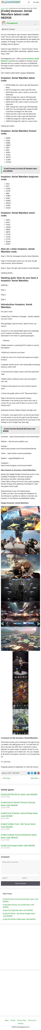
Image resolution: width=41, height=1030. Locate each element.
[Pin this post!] (38, 774)
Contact (12, 1020)
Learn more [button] (7, 761)
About (6, 1020)
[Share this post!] (29, 774)
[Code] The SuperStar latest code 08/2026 (18, 910)
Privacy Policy (21, 1020)
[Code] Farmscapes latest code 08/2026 (18, 845)
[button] (20, 518)
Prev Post (6, 778)
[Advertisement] (20, 56)
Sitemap (20, 1023)
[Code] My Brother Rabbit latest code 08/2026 (19, 919)
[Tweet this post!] (32, 774)
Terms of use (32, 1020)
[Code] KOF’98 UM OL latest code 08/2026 (19, 794)
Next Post (34, 778)
